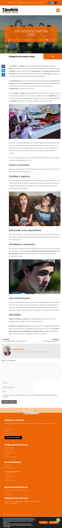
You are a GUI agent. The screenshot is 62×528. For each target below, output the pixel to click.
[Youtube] (58, 3)
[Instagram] (55, 3)
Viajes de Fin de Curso (16, 445)
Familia (51, 40)
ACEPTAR (43, 522)
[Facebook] (49, 3)
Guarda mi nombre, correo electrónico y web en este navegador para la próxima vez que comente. (30, 396)
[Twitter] (52, 3)
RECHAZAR (53, 522)
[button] (58, 10)
